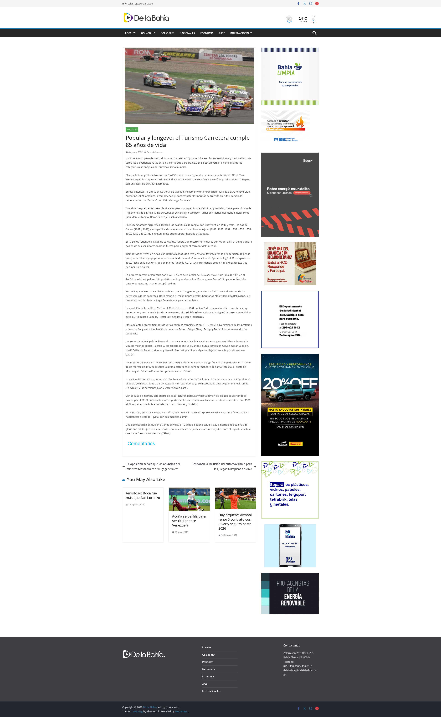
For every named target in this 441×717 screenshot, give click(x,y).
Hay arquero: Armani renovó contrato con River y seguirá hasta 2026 (235, 522)
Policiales (167, 33)
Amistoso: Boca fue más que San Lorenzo (143, 495)
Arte (222, 33)
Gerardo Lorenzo (155, 152)
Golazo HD (148, 33)
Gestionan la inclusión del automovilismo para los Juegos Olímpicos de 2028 (222, 466)
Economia (206, 33)
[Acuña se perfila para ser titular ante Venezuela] (189, 490)
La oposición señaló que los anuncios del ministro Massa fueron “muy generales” (153, 466)
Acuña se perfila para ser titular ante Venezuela (189, 521)
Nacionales (187, 33)
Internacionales (241, 33)
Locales (130, 33)
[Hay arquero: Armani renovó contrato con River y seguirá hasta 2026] (235, 490)
